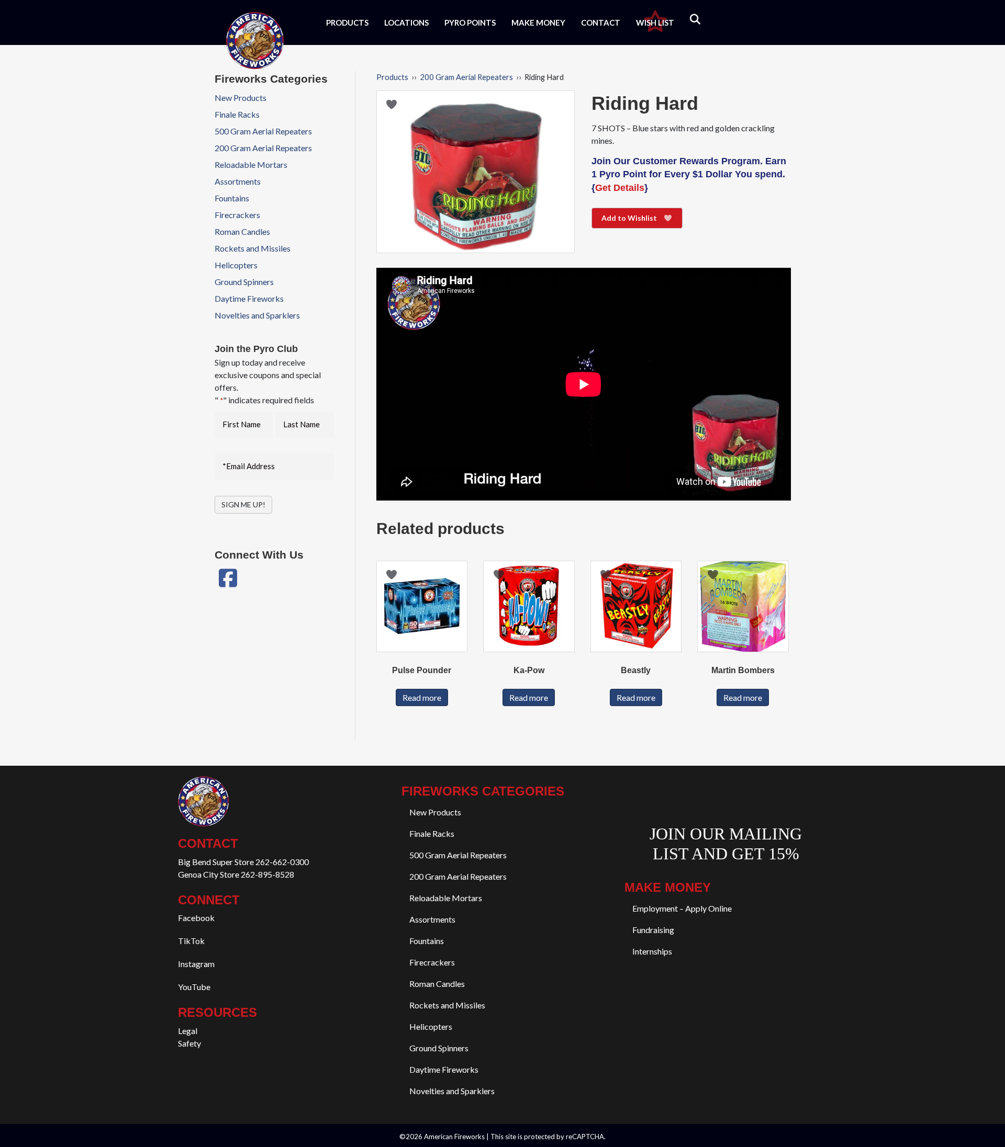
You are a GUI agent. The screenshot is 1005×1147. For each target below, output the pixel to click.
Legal (187, 1031)
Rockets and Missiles (253, 248)
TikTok (191, 941)
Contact (600, 22)
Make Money (538, 22)
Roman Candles (242, 231)
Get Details (619, 188)
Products (347, 22)
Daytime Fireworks (249, 298)
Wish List (655, 22)
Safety (189, 1043)
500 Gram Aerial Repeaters (263, 131)
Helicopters (236, 265)
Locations (406, 22)
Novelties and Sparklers (257, 315)
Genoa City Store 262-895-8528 (236, 874)
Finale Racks (237, 114)
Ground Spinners (244, 282)
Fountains (232, 198)
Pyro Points (470, 22)
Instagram (196, 964)
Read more (422, 697)
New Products (240, 98)
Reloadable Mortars (251, 164)
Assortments (238, 181)
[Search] (688, 19)
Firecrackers (237, 215)
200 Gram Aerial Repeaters (466, 77)
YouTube (194, 987)
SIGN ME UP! (243, 504)
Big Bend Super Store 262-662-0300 (243, 862)
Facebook (196, 918)
